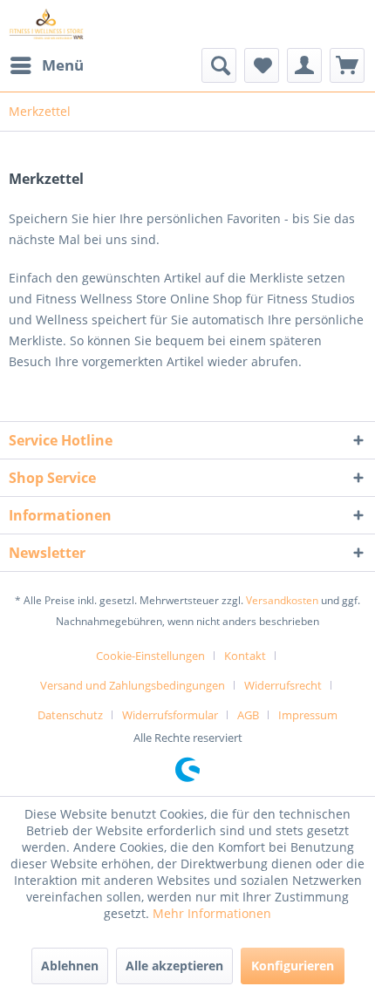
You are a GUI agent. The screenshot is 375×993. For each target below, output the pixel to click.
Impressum (308, 715)
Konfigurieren (292, 965)
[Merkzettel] (261, 65)
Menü (63, 65)
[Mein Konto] (304, 65)
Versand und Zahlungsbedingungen (132, 685)
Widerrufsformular (170, 715)
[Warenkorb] (347, 65)
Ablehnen (70, 965)
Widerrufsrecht (283, 685)
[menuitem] (46, 65)
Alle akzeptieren (174, 965)
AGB (248, 715)
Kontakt (245, 655)
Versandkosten (282, 600)
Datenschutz (70, 715)
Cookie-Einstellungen (150, 655)
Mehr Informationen (212, 913)
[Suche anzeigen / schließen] (218, 65)
